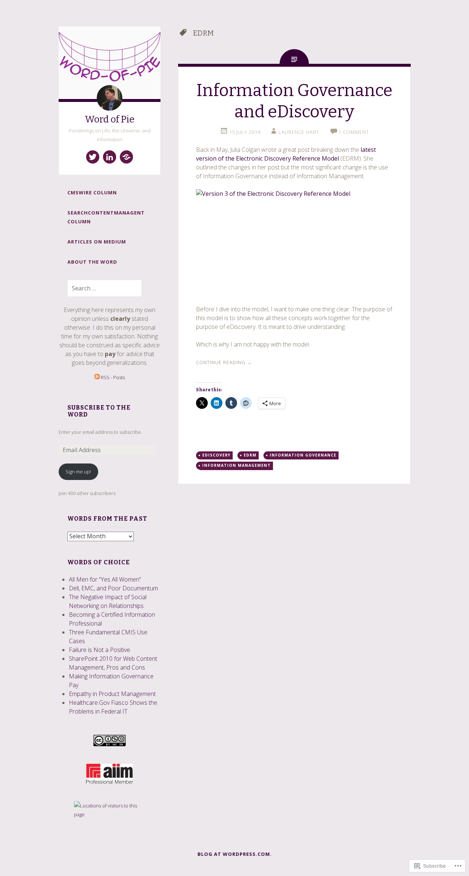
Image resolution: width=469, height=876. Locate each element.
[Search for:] (100, 288)
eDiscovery (216, 455)
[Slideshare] (126, 157)
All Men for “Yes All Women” (105, 579)
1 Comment (354, 132)
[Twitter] (92, 157)
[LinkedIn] (109, 157)
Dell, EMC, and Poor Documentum (113, 588)
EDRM (250, 455)
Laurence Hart (298, 132)
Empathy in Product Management (112, 694)
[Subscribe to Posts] (97, 377)
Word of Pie (109, 119)
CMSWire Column (92, 192)
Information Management (236, 465)
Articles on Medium (96, 241)
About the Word (92, 262)
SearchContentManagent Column (106, 217)
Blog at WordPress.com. (234, 854)
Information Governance (303, 455)
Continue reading (224, 362)
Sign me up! (78, 471)
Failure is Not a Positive (99, 650)
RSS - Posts (113, 377)
